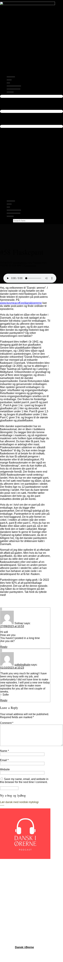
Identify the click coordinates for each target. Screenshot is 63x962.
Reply (3, 646)
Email (4, 760)
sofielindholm (20, 262)
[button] (31, 143)
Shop (9, 78)
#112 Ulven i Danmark (13, 876)
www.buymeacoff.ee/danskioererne (21, 302)
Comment (6, 723)
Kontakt (10, 91)
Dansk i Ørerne (24, 947)
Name (4, 750)
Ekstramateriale (14, 85)
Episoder (11, 75)
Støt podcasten (13, 88)
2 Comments (29, 265)
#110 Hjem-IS (8, 882)
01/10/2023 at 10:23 (12, 667)
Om (8, 82)
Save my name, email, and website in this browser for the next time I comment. (24, 780)
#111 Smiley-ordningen (14, 879)
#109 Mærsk (7, 886)
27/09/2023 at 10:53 (12, 626)
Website (5, 769)
